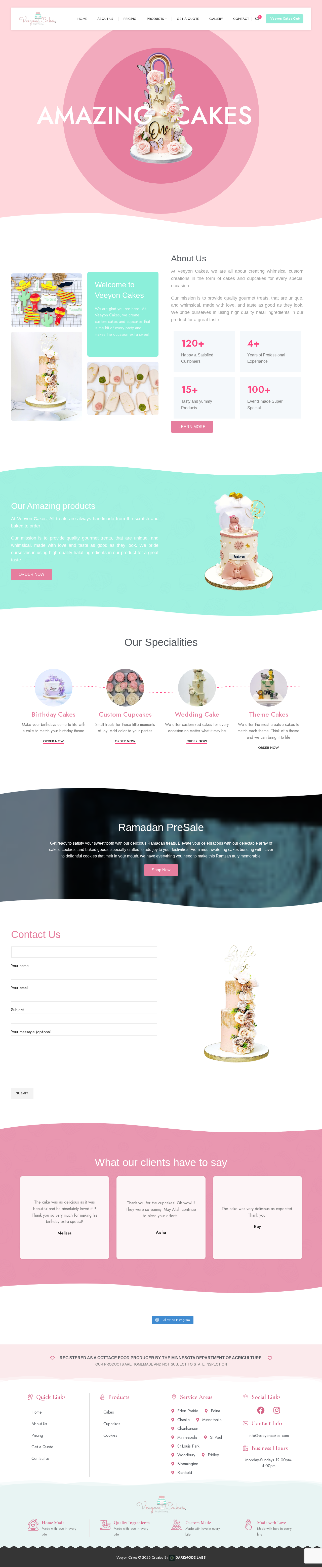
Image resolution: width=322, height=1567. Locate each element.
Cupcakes (111, 1424)
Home (36, 1412)
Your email (19, 988)
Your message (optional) (31, 1032)
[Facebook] (261, 1410)
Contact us (40, 1458)
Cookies (110, 1435)
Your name (20, 966)
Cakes (108, 1412)
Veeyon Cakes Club (285, 18)
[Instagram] (276, 1410)
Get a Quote (42, 1447)
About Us (39, 1424)
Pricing (37, 1435)
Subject (17, 1010)
